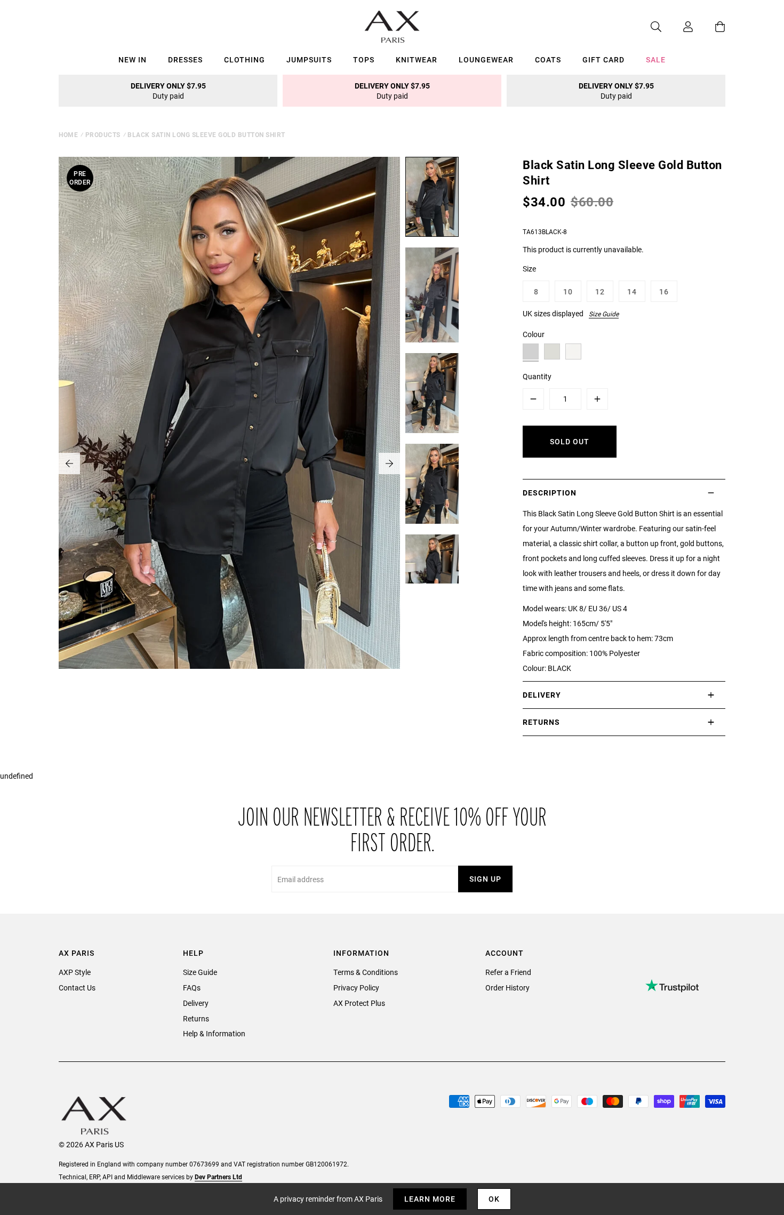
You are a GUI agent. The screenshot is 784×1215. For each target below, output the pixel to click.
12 (600, 291)
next (389, 463)
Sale (656, 59)
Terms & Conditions (365, 972)
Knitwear (416, 59)
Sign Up (485, 879)
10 (568, 291)
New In (132, 59)
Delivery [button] (542, 695)
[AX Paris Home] (392, 27)
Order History (507, 987)
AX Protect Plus (359, 1003)
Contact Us (77, 987)
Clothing (244, 59)
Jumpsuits (309, 59)
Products (103, 134)
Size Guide (604, 313)
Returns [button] (541, 722)
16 (664, 291)
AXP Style (75, 972)
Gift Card (603, 59)
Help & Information (214, 1033)
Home (68, 134)
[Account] (677, 27)
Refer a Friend (508, 972)
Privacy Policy (356, 987)
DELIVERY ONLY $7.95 (168, 91)
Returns (196, 1018)
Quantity (537, 376)
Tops (363, 59)
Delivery (196, 1003)
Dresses (185, 59)
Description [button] (550, 492)
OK (494, 1199)
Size (529, 268)
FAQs (192, 987)
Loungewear (486, 59)
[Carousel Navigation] (229, 463)
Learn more (429, 1199)
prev (69, 463)
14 (632, 291)
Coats (548, 59)
